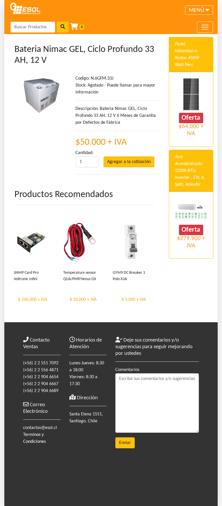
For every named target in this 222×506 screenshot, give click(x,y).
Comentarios (127, 370)
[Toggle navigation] (205, 27)
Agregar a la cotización (129, 162)
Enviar (125, 443)
